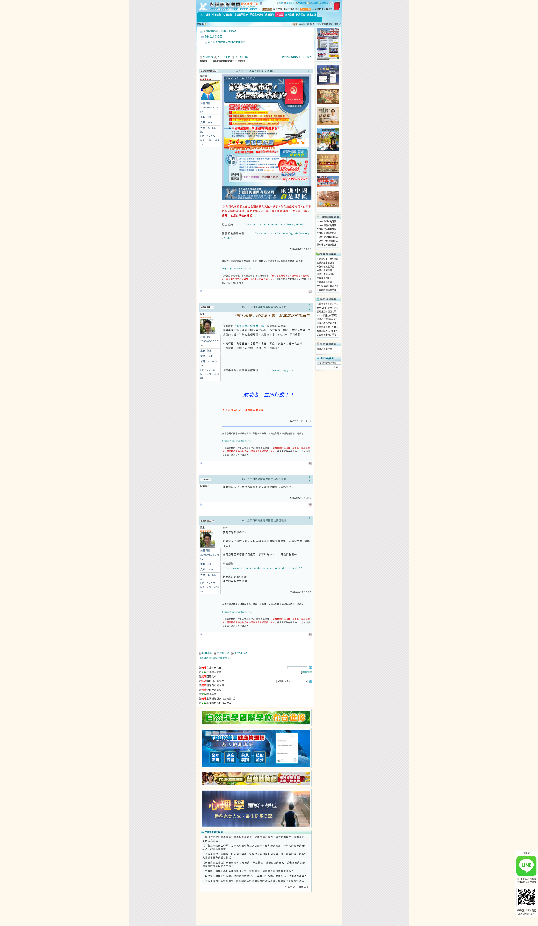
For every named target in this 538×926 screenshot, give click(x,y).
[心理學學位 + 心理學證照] (328, 84)
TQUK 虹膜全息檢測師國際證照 (328, 233)
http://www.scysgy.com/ (279, 370)
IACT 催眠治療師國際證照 (328, 315)
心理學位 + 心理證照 (322, 9)
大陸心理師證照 (324, 349)
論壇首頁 (304, 887)
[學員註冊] (300, 3)
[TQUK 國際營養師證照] (256, 778)
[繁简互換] (331, 3)
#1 (309, 71)
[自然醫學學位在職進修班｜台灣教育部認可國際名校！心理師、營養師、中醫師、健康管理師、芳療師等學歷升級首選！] (256, 717)
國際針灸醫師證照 (325, 274)
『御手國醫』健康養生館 (249, 325)
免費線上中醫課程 (325, 262)
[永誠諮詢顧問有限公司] (280, 3)
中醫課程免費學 (324, 282)
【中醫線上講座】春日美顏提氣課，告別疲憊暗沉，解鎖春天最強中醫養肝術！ (248, 871)
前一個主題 (224, 56)
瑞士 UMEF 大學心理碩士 (328, 307)
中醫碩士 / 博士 (324, 278)
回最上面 (207, 652)
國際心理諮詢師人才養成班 (328, 319)
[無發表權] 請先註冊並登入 (297, 56)
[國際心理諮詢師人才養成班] (328, 186)
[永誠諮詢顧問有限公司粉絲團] (261, 5)
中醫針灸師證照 (324, 270)
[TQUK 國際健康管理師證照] (256, 748)
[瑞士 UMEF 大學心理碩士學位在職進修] (328, 149)
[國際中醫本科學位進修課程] (328, 124)
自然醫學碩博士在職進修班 (328, 327)
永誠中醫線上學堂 (325, 266)
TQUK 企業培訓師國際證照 (328, 241)
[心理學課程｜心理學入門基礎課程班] (328, 103)
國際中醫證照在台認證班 (286, 9)
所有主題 (290, 887)
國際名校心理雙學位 (326, 323)
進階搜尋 (307, 672)
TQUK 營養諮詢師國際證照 (328, 225)
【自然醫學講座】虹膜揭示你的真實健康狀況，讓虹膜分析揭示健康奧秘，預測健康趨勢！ (254, 876)
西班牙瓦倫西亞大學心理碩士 (328, 311)
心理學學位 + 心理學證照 (328, 304)
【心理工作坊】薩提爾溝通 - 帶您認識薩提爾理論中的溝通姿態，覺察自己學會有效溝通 (253, 881)
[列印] (201, 290)
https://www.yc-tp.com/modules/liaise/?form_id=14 (269, 224)
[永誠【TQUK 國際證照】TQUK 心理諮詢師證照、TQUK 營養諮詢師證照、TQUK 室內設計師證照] (328, 59)
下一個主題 (241, 56)
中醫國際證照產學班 (326, 289)
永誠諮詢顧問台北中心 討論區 (219, 31)
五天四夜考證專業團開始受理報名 (226, 41)
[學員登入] (289, 3)
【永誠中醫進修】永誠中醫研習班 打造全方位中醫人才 (293, 24)
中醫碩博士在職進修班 (327, 259)
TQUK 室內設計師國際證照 (328, 229)
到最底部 (208, 56)
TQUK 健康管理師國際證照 (328, 237)
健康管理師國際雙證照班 (328, 244)
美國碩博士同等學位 (326, 334)
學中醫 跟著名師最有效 (327, 285)
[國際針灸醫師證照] (328, 206)
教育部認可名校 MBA (327, 331)
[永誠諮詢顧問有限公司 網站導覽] (312, 3)
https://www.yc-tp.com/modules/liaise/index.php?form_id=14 (262, 567)
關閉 (526, 852)
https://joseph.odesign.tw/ (237, 268)
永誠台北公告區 (213, 36)
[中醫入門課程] (328, 171)
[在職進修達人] (323, 3)
